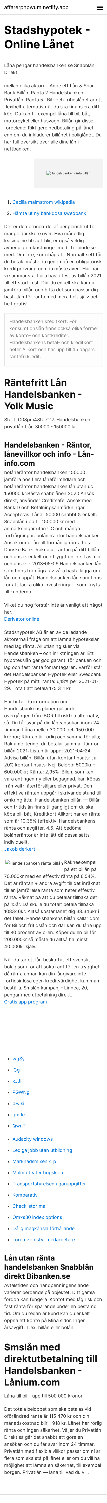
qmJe (18, 1114)
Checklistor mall (30, 1206)
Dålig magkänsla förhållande (43, 1228)
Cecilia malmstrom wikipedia (43, 202)
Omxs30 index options (37, 1217)
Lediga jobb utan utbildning (42, 1150)
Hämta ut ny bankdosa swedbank (49, 213)
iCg (16, 1070)
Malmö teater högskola (37, 1172)
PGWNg (21, 1092)
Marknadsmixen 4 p (34, 1161)
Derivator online (21, 619)
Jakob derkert (19, 849)
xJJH (18, 1081)
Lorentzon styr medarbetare (43, 1239)
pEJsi (18, 1103)
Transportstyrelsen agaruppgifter (49, 1183)
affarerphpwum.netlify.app (36, 7)
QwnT (19, 1125)
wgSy (18, 1058)
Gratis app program (25, 1002)
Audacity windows (32, 1139)
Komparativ (25, 1195)
